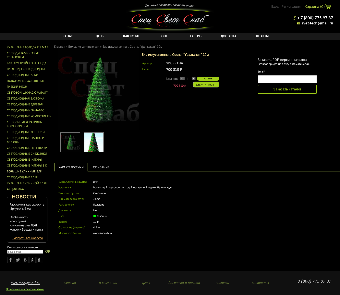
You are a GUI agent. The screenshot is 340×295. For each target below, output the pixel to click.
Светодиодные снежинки (27, 153)
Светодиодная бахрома (25, 98)
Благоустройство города (26, 63)
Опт (164, 36)
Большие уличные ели (24, 171)
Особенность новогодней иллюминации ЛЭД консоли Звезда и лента (26, 223)
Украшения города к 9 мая (27, 47)
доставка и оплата (184, 283)
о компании (108, 283)
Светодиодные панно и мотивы (25, 140)
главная (70, 283)
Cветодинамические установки (23, 55)
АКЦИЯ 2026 (15, 189)
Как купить (132, 36)
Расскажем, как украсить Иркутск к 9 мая (27, 206)
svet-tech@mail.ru (317, 23)
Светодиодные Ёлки (22, 177)
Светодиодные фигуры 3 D (27, 165)
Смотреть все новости (27, 238)
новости (222, 283)
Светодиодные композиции (29, 116)
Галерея (196, 36)
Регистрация (291, 7)
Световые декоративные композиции (25, 124)
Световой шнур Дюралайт (27, 92)
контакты (260, 283)
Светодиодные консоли (26, 132)
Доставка (228, 36)
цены (146, 283)
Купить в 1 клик (205, 85)
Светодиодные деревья (25, 104)
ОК (47, 251)
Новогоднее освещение (25, 81)
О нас (68, 36)
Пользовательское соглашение (25, 289)
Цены (100, 36)
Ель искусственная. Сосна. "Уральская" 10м (133, 46)
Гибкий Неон (17, 86)
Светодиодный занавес (25, 110)
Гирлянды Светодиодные (26, 69)
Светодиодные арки (22, 75)
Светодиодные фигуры (24, 159)
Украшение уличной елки (27, 183)
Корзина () (315, 7)
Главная (59, 46)
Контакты (261, 36)
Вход (275, 7)
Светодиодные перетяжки (27, 148)
